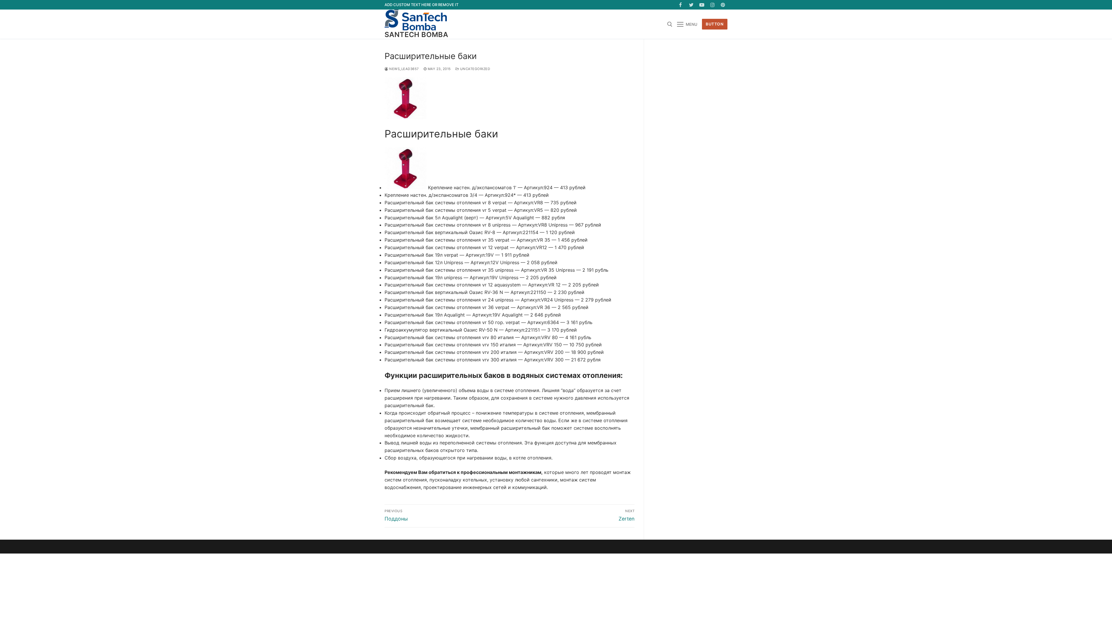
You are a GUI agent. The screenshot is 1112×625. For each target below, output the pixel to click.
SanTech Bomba (416, 34)
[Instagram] (712, 4)
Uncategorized (474, 69)
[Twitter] (691, 4)
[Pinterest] (722, 4)
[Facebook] (680, 4)
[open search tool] (669, 24)
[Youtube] (701, 4)
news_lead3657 (403, 69)
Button (714, 24)
